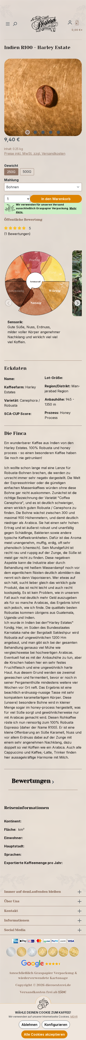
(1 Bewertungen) (17, 234)
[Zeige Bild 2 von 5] (35, 132)
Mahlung (11, 180)
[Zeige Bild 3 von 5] (43, 132)
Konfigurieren (55, 1025)
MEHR (74, 1016)
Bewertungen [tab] (31, 781)
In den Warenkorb (56, 199)
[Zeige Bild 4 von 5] (50, 132)
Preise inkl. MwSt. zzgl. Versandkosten (34, 153)
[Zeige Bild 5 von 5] (58, 132)
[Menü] (8, 23)
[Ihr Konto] (69, 22)
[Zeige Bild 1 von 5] (27, 132)
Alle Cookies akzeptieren (44, 1034)
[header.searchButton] (14, 23)
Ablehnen (29, 1025)
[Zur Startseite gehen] (44, 24)
